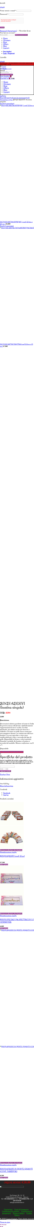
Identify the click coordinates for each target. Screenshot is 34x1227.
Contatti (6, 48)
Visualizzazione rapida (8, 852)
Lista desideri (7, 51)
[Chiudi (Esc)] (0, 1224)
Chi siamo (6, 40)
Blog (5, 46)
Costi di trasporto (21, 1209)
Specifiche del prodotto (16, 757)
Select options (4, 864)
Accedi (2, 27)
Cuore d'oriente (11, 1219)
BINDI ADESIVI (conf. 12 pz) (12, 856)
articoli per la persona (16, 98)
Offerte (5, 44)
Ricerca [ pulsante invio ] (21, 34)
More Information (6, 786)
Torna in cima (5, 1222)
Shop (5, 42)
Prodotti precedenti (7, 103)
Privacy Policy (19, 1213)
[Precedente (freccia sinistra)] (0, 1226)
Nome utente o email (8, 11)
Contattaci (8, 1209)
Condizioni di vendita (10, 1211)
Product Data (5, 774)
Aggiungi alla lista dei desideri (12, 752)
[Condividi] (2, 1224)
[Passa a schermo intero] (4, 1224)
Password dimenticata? (8, 31)
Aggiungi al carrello (5, 771)
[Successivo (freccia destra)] (2, 1226)
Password (4, 14)
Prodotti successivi (7, 226)
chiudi (2, 7)
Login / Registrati (9, 53)
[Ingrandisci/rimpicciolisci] (5, 1224)
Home (5, 38)
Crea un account (22, 33)
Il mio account (7, 69)
